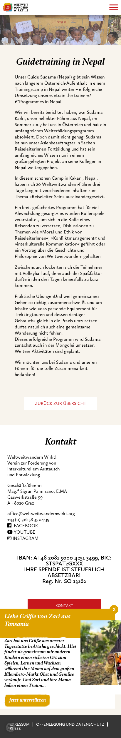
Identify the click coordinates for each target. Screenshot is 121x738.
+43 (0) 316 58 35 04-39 (28, 519)
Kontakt (64, 605)
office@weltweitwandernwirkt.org (41, 513)
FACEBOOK (24, 525)
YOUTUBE (24, 532)
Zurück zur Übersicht (60, 403)
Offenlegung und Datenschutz (70, 724)
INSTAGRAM (24, 538)
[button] (10, 727)
